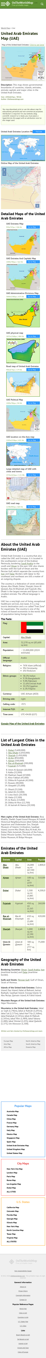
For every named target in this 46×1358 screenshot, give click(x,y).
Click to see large (37, 45)
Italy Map (11, 1130)
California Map (13, 1207)
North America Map (33, 1041)
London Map (12, 1172)
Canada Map (12, 1115)
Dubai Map (11, 1188)
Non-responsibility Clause (23, 1271)
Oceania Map (31, 1047)
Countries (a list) (23, 1317)
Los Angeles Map (14, 1184)
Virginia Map (12, 1237)
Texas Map (11, 1234)
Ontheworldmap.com (18, 1276)
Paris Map (11, 1176)
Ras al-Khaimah (15, 763)
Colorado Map (13, 1211)
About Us (23, 1287)
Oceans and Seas (23, 1348)
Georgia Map (12, 1218)
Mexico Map (12, 1134)
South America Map (33, 1044)
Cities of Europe (23, 1352)
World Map (5, 28)
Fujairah (12, 765)
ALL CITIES (11, 1191)
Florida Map (12, 1215)
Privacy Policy (23, 1291)
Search (42, 4)
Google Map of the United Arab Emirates (23, 723)
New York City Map (15, 1169)
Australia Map (13, 1111)
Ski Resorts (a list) (23, 1339)
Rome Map (11, 1180)
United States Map (14, 1153)
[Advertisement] (23, 19)
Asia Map (7, 1044)
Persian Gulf (23, 979)
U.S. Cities (23, 1326)
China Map (11, 1119)
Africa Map (8, 1047)
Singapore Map (13, 1138)
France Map (12, 1122)
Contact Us (23, 1300)
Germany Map (12, 1126)
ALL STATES (11, 1241)
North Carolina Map (15, 1230)
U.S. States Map (23, 1322)
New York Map (13, 1226)
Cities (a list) (23, 1313)
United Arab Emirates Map (18, 1145)
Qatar (11, 573)
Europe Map (8, 1041)
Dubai (11, 750)
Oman (14, 566)
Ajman (11, 760)
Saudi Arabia (27, 563)
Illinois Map (12, 1222)
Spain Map (11, 1141)
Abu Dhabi (26, 637)
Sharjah (11, 755)
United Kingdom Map (16, 1149)
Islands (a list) (23, 1344)
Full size (39, 132)
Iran (3, 573)
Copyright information (23, 1295)
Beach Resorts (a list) (23, 1335)
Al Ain (11, 758)
